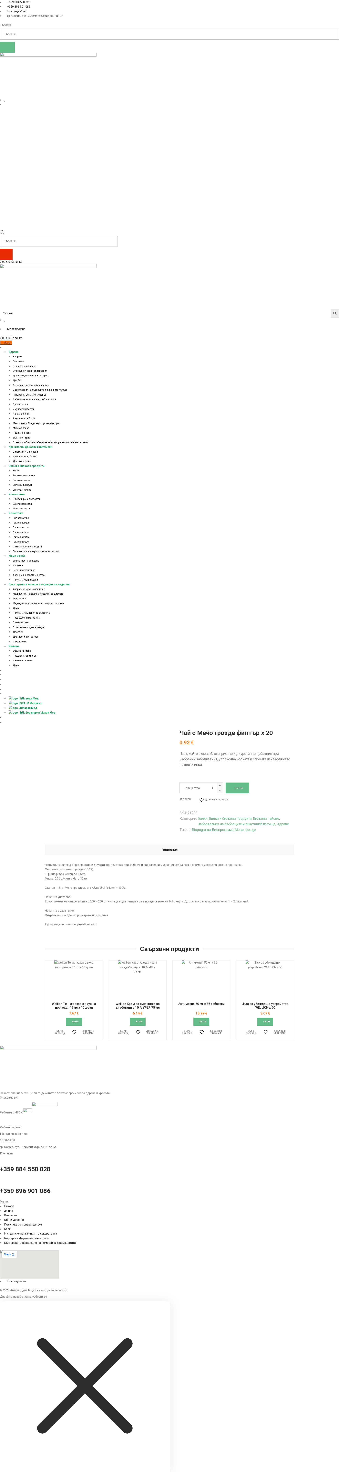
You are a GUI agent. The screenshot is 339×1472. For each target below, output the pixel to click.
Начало (9, 1206)
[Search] (6, 254)
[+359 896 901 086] (1, 1180)
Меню (7, 342)
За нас (8, 1211)
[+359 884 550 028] (1, 1158)
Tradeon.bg (55, 1296)
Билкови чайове (266, 818)
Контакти (10, 1215)
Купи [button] (75, 1021)
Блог (7, 1229)
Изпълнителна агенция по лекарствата (30, 1233)
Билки (203, 818)
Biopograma (201, 830)
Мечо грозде (245, 830)
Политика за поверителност (23, 1224)
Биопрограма (222, 830)
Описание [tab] (169, 850)
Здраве (283, 824)
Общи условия (14, 1220)
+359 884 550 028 (25, 1169)
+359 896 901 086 (25, 1191)
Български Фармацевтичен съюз (26, 1238)
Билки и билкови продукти (230, 818)
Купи (239, 787)
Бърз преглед (60, 1032)
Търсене (6, 25)
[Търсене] (7, 47)
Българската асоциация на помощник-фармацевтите (40, 1243)
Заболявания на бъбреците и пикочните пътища (236, 824)
